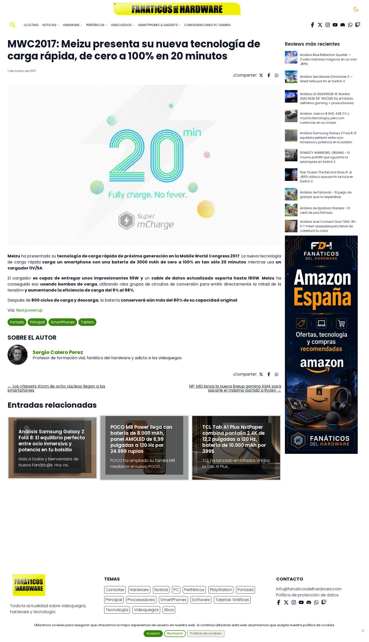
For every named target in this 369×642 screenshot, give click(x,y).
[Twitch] (357, 24)
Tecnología (117, 610)
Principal (37, 322)
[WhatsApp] (350, 24)
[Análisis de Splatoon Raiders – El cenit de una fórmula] (291, 210)
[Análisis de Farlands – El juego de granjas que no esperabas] (291, 194)
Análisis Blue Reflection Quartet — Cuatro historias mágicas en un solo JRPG (328, 59)
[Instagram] (327, 24)
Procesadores (141, 600)
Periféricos (194, 590)
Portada (17, 322)
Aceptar (153, 633)
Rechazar (175, 633)
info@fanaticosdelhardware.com (309, 589)
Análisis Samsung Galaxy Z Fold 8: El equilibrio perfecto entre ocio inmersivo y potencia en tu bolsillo (328, 137)
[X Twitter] (320, 24)
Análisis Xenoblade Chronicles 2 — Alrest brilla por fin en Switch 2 (326, 79)
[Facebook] (312, 24)
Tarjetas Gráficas (232, 600)
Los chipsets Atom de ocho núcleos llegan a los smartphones (56, 388)
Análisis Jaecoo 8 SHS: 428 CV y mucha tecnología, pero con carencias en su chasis (324, 118)
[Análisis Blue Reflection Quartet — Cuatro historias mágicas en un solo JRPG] (291, 59)
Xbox (169, 610)
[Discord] (342, 24)
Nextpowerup (29, 310)
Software (201, 600)
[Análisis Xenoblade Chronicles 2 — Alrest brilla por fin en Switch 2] (291, 79)
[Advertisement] (180, 528)
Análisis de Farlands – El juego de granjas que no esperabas (325, 194)
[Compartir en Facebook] (268, 75)
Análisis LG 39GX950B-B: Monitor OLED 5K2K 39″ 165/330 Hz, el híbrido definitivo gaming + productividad (327, 98)
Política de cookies (205, 633)
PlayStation (221, 590)
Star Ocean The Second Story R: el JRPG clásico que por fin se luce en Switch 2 (326, 176)
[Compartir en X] (260, 75)
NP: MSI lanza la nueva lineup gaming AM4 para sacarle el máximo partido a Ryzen (235, 388)
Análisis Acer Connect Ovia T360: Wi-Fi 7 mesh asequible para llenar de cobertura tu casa (328, 226)
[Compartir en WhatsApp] (276, 75)
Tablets (87, 322)
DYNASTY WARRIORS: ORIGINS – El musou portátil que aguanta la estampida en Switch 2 (325, 157)
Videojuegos (146, 610)
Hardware (139, 590)
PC (176, 590)
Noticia (161, 590)
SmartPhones (63, 322)
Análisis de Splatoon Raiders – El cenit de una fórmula (325, 210)
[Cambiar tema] (356, 9)
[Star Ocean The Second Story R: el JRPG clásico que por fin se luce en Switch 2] (291, 176)
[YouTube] (335, 24)
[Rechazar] (362, 630)
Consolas (115, 590)
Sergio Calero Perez (58, 352)
